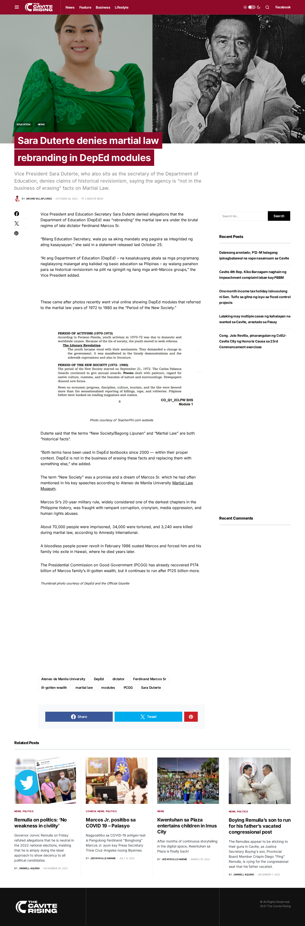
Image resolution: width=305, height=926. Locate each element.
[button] (16, 7)
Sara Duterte (151, 687)
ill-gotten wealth (54, 687)
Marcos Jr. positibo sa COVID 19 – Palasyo (111, 823)
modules (108, 687)
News (41, 124)
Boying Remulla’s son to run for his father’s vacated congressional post (259, 826)
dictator (118, 679)
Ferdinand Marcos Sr (149, 679)
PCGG (128, 687)
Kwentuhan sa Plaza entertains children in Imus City (187, 826)
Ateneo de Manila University (63, 679)
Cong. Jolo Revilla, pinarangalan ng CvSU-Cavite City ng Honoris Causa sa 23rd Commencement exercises (253, 341)
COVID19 (91, 811)
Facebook (283, 7)
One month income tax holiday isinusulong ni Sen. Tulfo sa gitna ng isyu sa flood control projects (255, 297)
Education (23, 124)
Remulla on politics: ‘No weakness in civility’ (40, 823)
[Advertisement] (121, 631)
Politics (28, 811)
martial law (84, 687)
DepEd (99, 679)
